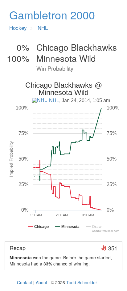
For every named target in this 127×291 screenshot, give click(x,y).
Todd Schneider (81, 282)
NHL (54, 100)
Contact (24, 282)
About (41, 282)
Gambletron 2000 (52, 14)
